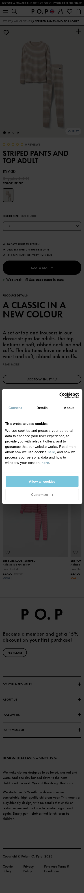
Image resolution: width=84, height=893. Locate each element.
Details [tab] (42, 408)
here (51, 452)
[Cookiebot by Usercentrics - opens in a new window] (60, 395)
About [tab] (69, 408)
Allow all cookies (42, 481)
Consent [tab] (15, 408)
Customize (39, 495)
